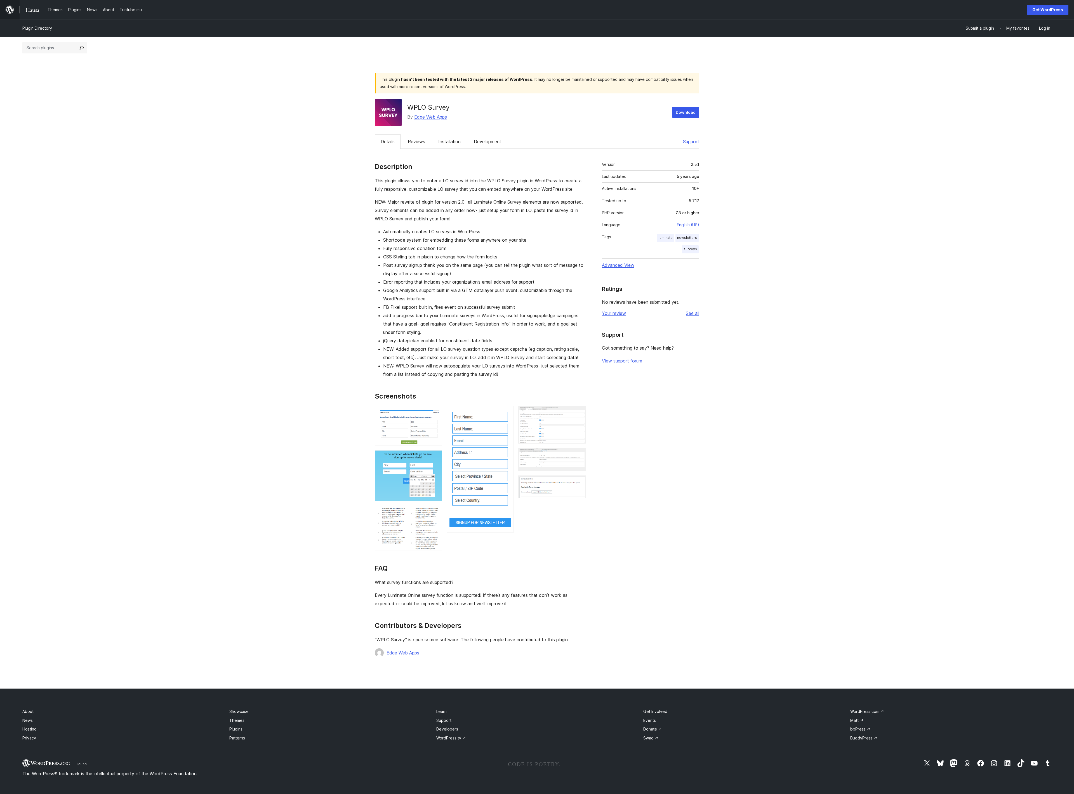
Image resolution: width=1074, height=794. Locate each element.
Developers (447, 729)
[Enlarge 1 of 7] (434, 413)
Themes (236, 720)
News (27, 720)
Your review (614, 313)
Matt (856, 720)
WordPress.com (867, 711)
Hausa (81, 764)
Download (686, 112)
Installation (449, 141)
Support (691, 141)
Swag (650, 738)
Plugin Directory (37, 28)
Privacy (29, 738)
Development (487, 141)
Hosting (29, 729)
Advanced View (618, 265)
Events (649, 720)
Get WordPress (1047, 9)
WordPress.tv (451, 738)
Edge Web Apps (430, 117)
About (28, 711)
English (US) (688, 224)
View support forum (622, 361)
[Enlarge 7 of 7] (578, 483)
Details (388, 141)
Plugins (235, 729)
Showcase (239, 711)
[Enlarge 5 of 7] (578, 413)
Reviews (416, 141)
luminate (666, 237)
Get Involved (655, 711)
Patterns (237, 738)
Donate (652, 729)
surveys (690, 249)
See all (692, 313)
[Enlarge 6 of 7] (578, 455)
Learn (441, 711)
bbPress (860, 729)
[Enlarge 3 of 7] (434, 513)
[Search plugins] (81, 47)
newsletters (687, 237)
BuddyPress (863, 738)
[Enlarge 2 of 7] (434, 458)
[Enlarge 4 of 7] (506, 413)
